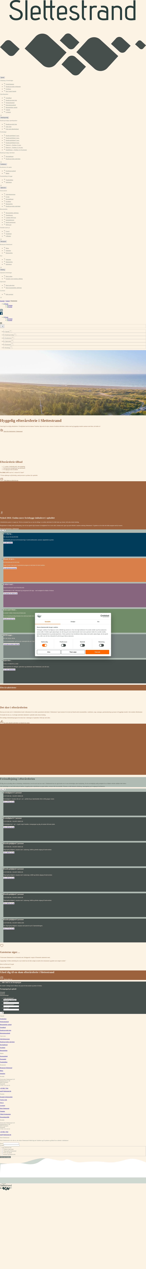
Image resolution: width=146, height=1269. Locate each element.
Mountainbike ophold (11, 107)
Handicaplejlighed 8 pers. (12, 142)
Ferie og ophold (7, 1152)
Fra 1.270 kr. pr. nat (9, 801)
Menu (7, 248)
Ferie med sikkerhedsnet (12, 129)
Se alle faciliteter (8, 542)
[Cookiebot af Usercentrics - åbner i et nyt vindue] (101, 616)
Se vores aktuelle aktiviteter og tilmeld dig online (17, 723)
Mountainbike (3, 1050)
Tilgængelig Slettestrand (9, 1151)
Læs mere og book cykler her (11, 644)
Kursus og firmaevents (9, 1154)
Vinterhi (8, 110)
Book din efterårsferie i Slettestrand (12, 431)
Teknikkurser (9, 215)
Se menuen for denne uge (10, 593)
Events (7, 197)
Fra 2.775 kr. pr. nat (9, 928)
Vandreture (9, 233)
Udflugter (8, 236)
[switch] (63, 645)
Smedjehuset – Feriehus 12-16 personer (16, 150)
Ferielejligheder (10, 84)
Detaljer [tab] (73, 621)
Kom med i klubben (5, 1157)
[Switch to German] (9, 305)
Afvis (48, 652)
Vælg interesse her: (6, 1147)
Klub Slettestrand (4, 1108)
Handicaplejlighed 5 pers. (12, 140)
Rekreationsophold (11, 105)
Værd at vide (3, 1100)
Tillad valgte (73, 652)
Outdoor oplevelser (8, 1149)
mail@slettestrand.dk (5, 1091)
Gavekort (2, 1105)
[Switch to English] (9, 307)
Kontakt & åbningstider (6, 1097)
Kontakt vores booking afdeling (14, 278)
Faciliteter (8, 201)
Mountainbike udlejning (12, 213)
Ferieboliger (3, 1019)
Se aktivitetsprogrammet (10, 568)
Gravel (7, 231)
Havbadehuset (9, 156)
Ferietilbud (8, 98)
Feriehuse (8, 89)
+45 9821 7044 (4, 1088)
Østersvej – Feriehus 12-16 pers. (14, 147)
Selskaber (8, 250)
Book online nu (8, 979)
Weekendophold (10, 102)
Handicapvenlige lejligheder (13, 86)
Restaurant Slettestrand (6, 1068)
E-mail (2, 1145)
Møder (7, 173)
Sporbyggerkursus (10, 222)
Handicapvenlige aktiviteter (13, 159)
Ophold (2, 77)
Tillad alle (97, 652)
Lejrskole (8, 112)
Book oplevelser (10, 285)
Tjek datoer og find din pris (11, 480)
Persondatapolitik (4, 1117)
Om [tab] (98, 621)
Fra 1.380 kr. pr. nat (9, 852)
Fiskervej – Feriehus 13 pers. (13, 145)
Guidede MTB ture (11, 217)
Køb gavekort (9, 294)
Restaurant (3, 241)
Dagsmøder (3, 1059)
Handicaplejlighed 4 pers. (12, 138)
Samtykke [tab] (48, 621)
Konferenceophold (11, 171)
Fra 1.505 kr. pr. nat (9, 827)
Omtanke (2, 1111)
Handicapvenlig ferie (11, 100)
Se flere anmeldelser (5, 967)
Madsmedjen (9, 204)
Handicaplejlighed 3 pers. (12, 135)
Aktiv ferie (8, 126)
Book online (9, 276)
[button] (73, 115)
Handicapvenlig (4, 117)
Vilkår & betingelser (5, 1114)
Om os (2, 1102)
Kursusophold (4, 1056)
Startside (2, 301)
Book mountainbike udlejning (14, 287)
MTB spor (8, 224)
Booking (3, 269)
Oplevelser (3, 187)
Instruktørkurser (10, 220)
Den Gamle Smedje (11, 91)
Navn (1, 1143)
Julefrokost (9, 182)
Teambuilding (9, 180)
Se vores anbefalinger (9, 669)
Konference (3, 164)
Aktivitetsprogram (10, 194)
